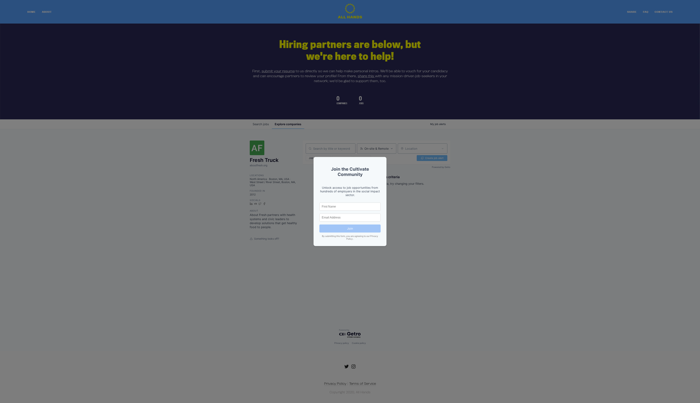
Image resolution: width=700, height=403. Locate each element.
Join (350, 228)
